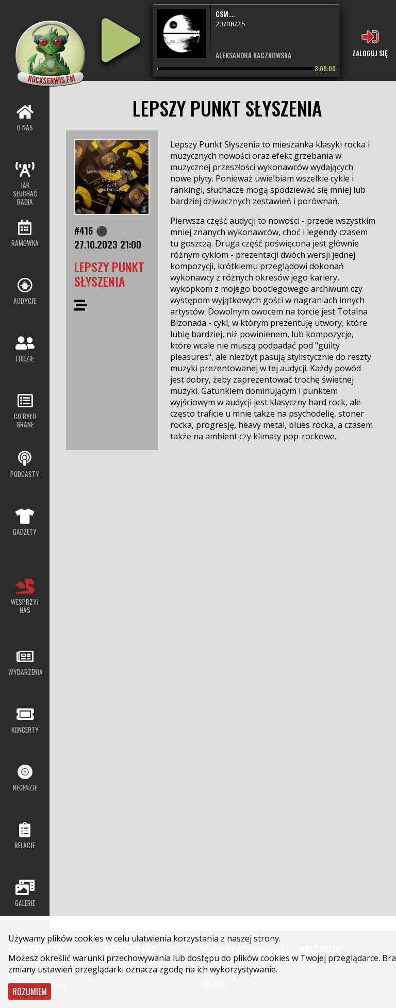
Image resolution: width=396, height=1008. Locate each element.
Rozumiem (29, 991)
